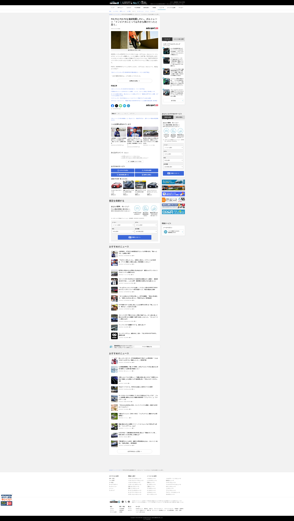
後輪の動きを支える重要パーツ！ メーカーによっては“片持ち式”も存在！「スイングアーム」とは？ (138, 425)
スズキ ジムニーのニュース (134, 494)
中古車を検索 (147, 170)
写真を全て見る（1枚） (135, 50)
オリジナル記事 (171, 7)
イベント (111, 488)
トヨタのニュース (151, 478)
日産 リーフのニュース (133, 488)
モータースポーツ (113, 484)
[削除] (12, 494)
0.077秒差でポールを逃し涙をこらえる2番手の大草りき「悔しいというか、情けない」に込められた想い (138, 305)
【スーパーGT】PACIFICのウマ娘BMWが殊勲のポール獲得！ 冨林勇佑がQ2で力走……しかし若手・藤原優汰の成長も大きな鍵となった (138, 280)
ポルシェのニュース (171, 486)
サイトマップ (154, 510)
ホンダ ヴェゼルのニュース (134, 490)
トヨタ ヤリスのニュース (134, 482)
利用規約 (176, 508)
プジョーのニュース (171, 490)
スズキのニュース (151, 492)
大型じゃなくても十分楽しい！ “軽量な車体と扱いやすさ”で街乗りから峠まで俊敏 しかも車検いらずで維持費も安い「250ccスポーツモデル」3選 (138, 379)
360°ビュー (120, 7)
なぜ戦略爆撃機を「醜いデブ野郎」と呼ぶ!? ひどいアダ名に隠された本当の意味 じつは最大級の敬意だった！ (138, 367)
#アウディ (132, 113)
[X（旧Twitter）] (125, 501)
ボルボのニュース (170, 494)
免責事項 (181, 508)
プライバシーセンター (168, 508)
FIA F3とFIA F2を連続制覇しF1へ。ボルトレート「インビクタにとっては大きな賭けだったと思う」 (134, 22)
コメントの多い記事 (179, 39)
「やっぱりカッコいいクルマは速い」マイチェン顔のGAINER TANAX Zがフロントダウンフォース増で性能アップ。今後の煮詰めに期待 (138, 288)
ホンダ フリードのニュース (134, 492)
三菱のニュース (151, 486)
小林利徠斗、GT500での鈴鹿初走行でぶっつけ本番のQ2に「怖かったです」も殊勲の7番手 (118, 141)
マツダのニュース (151, 488)
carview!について (139, 508)
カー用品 (111, 482)
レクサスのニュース (152, 480)
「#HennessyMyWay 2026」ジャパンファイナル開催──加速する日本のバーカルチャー (138, 406)
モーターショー (113, 486)
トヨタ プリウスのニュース (134, 478)
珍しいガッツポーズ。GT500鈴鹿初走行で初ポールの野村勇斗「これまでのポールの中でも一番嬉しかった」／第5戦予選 (138, 359)
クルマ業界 (111, 480)
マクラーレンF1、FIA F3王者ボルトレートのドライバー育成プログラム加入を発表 (131, 98)
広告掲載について (162, 510)
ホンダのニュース (151, 484)
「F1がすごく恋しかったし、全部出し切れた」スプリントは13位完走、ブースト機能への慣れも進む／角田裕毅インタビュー (134, 142)
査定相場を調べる (124, 174)
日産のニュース (151, 482)
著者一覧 (149, 510)
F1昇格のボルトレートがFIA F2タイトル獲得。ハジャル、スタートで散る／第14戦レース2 (133, 91)
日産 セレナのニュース (133, 486)
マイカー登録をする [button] (147, 346)
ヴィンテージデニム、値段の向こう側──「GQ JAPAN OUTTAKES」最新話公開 (138, 334)
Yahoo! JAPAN (182, 2)
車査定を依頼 (167, 117)
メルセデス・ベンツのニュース (173, 478)
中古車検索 (137, 7)
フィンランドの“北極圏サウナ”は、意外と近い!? (132, 324)
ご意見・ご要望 (178, 510)
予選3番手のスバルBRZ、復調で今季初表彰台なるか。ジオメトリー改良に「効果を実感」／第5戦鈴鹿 (138, 442)
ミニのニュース (169, 488)
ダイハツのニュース (152, 494)
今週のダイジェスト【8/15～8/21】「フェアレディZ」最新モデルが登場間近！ (138, 414)
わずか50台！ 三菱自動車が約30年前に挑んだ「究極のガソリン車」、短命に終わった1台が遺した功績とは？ (138, 433)
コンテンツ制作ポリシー (141, 510)
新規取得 (176, 2)
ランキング (167, 39)
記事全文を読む (134, 81)
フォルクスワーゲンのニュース (173, 484)
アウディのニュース (171, 482)
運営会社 (146, 508)
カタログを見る (124, 170)
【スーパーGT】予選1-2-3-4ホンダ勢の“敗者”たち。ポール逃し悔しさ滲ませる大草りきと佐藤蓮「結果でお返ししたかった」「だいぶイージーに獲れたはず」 (138, 317)
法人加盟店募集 (170, 510)
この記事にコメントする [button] (135, 161)
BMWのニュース (170, 480)
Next (158, 131)
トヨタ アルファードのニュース (135, 480)
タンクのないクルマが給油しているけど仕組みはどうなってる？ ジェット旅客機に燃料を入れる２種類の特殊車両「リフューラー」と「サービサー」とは (138, 397)
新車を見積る (147, 174)
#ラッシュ (120, 113)
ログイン (172, 2)
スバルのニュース (151, 490)
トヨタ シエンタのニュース (134, 484)
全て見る (173, 100)
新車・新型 (111, 478)
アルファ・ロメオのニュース (173, 492)
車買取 (154, 7)
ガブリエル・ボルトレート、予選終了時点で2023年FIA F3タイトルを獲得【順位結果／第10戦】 (134, 100)
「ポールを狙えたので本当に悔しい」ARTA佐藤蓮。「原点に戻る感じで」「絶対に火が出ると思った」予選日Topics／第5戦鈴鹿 (138, 297)
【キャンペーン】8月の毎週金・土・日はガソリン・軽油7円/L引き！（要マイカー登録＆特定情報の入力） (134, 119)
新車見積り (146, 7)
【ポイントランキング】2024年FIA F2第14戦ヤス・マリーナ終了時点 (130, 72)
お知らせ (151, 508)
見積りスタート (136, 237)
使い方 (126, 152)
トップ (112, 7)
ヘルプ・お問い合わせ (140, 512)
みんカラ (130, 510)
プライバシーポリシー (158, 508)
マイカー (181, 7)
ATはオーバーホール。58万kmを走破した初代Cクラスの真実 (136, 387)
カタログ (129, 7)
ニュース (161, 7)
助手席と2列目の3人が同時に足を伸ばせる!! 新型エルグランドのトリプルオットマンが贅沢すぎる (150, 141)
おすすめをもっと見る (134, 451)
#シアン (127, 113)
